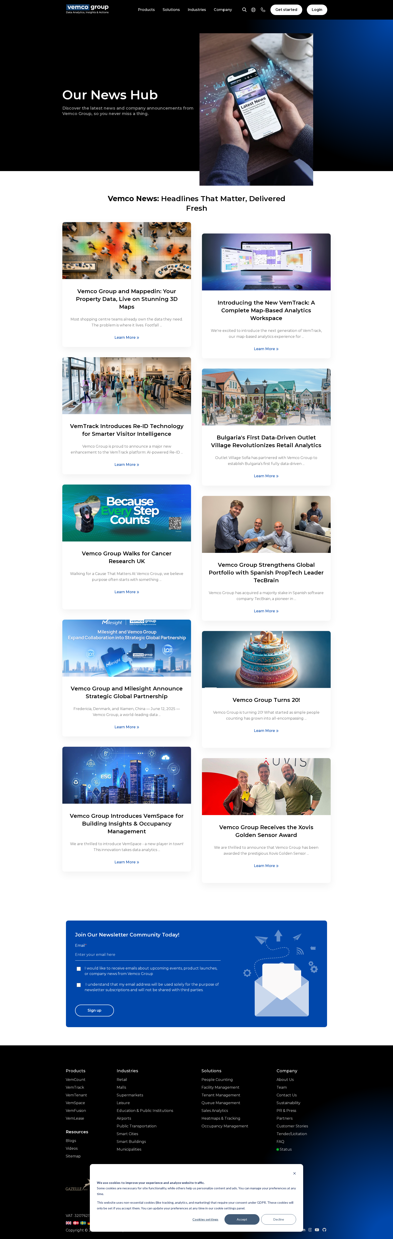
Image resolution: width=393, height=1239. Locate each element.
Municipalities (129, 1149)
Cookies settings (205, 1219)
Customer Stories (292, 1126)
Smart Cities (127, 1134)
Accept (242, 1219)
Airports (124, 1118)
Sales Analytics (215, 1110)
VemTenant (76, 1095)
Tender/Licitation (292, 1134)
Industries (197, 10)
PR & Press (286, 1110)
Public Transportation (136, 1126)
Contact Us (287, 1095)
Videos (72, 1148)
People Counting (217, 1079)
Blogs (71, 1141)
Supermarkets (130, 1095)
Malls (121, 1087)
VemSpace (75, 1103)
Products (146, 10)
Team (282, 1087)
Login (317, 10)
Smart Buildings (131, 1141)
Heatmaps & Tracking (221, 1118)
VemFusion (76, 1110)
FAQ (280, 1141)
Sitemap (73, 1156)
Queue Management (221, 1103)
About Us (285, 1079)
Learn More (125, 337)
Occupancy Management (225, 1126)
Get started (286, 10)
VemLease (75, 1118)
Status (285, 1149)
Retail (122, 1079)
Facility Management (220, 1087)
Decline (278, 1219)
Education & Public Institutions (145, 1110)
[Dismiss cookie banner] (294, 1174)
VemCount (76, 1079)
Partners (284, 1118)
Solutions (171, 10)
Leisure (123, 1103)
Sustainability (288, 1103)
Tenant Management (221, 1095)
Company (223, 10)
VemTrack (75, 1087)
